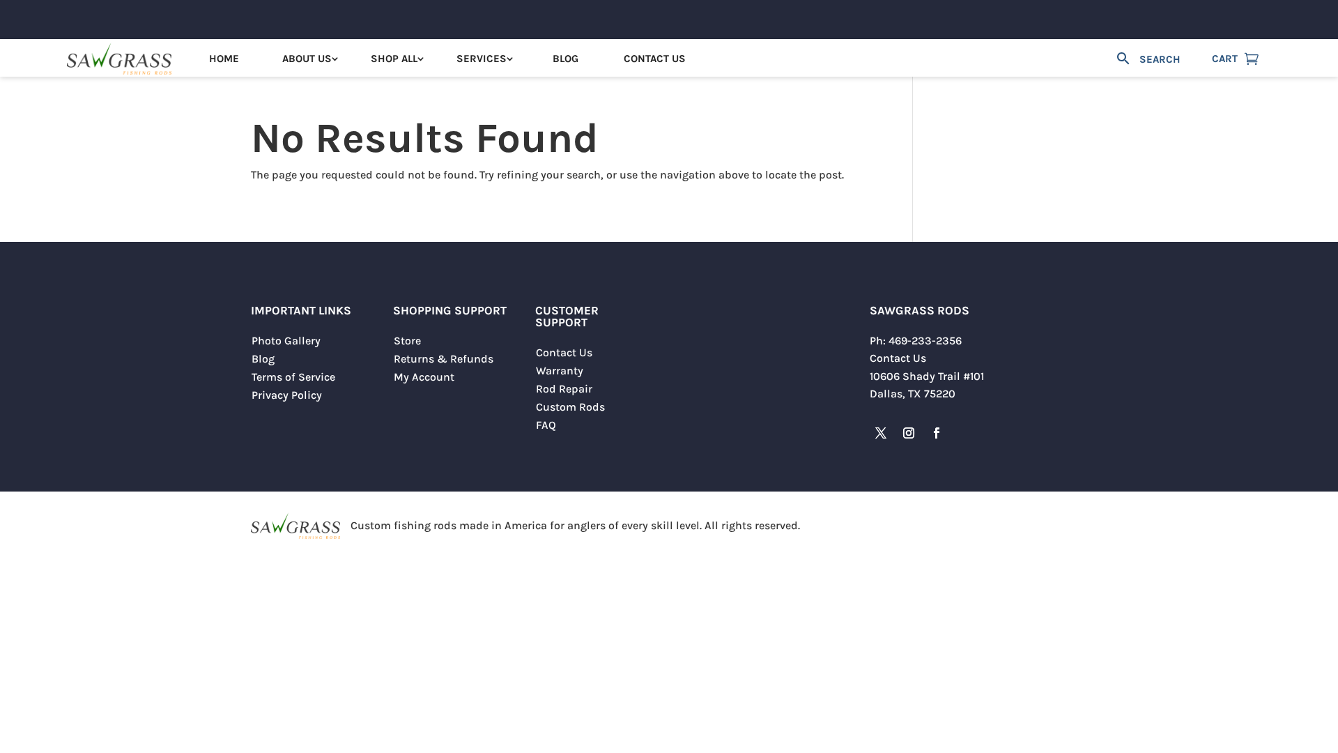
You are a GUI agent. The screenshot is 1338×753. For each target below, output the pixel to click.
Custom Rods (570, 406)
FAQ (546, 425)
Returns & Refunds (443, 358)
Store (407, 340)
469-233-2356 (925, 340)
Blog (565, 58)
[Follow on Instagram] (909, 433)
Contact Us (655, 58)
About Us (307, 58)
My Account (424, 376)
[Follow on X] (881, 433)
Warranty (559, 370)
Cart (1225, 58)
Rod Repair (564, 388)
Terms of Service (293, 376)
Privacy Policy (287, 395)
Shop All (394, 58)
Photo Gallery (286, 340)
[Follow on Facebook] (936, 433)
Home (224, 58)
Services (481, 58)
